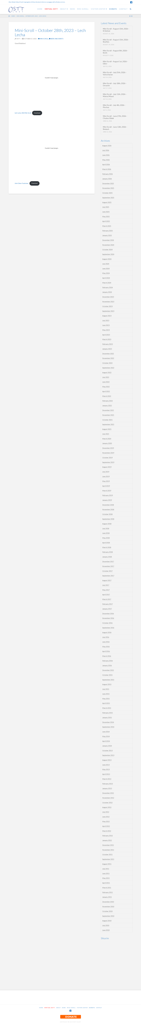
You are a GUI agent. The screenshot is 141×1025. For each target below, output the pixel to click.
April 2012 (106, 826)
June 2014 (106, 732)
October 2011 (107, 854)
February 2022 (107, 401)
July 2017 (105, 585)
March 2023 (106, 339)
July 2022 (105, 377)
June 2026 (106, 155)
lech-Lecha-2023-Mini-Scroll (23, 113)
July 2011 (105, 869)
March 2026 (106, 169)
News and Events (56, 39)
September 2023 (108, 311)
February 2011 (107, 892)
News (13, 16)
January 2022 (107, 405)
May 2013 (106, 769)
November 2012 (108, 798)
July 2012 (105, 812)
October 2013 (107, 750)
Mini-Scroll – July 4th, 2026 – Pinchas (114, 106)
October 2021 (107, 420)
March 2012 (106, 831)
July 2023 (105, 320)
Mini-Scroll (44, 39)
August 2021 (106, 429)
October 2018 (107, 514)
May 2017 (106, 590)
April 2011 (106, 883)
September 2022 (108, 368)
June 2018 (106, 533)
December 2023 (108, 297)
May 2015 (106, 699)
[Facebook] (131, 2)
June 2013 (106, 765)
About (58, 1007)
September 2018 (108, 519)
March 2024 (106, 283)
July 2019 (105, 472)
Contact (99, 1007)
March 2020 (106, 439)
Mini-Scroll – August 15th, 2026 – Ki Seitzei (116, 30)
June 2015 (106, 694)
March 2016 (106, 656)
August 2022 (106, 372)
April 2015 (106, 703)
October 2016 (107, 623)
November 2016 (108, 618)
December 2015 (108, 670)
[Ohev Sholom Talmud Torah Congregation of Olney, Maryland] (16, 9)
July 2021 (105, 434)
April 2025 (106, 221)
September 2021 (108, 424)
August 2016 (106, 632)
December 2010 (108, 902)
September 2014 (108, 727)
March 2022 (106, 396)
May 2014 (106, 736)
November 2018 (108, 509)
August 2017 (106, 580)
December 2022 (108, 354)
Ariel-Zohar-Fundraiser (21, 183)
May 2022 (106, 387)
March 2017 (106, 599)
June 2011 (106, 873)
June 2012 (106, 817)
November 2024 (108, 245)
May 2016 (106, 646)
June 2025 (106, 212)
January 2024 (107, 292)
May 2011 (106, 878)
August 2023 (106, 316)
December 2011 (108, 845)
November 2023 (108, 301)
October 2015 (107, 675)
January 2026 (107, 179)
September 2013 (108, 755)
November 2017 (108, 566)
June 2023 (106, 325)
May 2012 (106, 821)
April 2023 (106, 335)
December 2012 (108, 793)
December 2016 (108, 613)
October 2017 (107, 571)
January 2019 (107, 500)
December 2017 (108, 561)
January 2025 (107, 235)
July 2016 (105, 637)
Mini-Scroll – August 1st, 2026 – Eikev (115, 62)
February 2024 (107, 287)
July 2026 (105, 150)
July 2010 (105, 925)
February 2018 (107, 552)
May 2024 (106, 273)
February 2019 (107, 495)
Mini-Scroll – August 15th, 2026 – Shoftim (116, 41)
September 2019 (108, 462)
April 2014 (106, 741)
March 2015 (106, 708)
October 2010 (107, 911)
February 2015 (107, 713)
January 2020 (107, 443)
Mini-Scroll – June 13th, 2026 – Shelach (115, 128)
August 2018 (106, 524)
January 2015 (107, 717)
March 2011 (106, 888)
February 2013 (107, 784)
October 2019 (107, 457)
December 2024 (108, 240)
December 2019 (108, 448)
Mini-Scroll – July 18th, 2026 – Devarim (114, 84)
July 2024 (105, 264)
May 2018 (106, 538)
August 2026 (106, 145)
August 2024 (106, 259)
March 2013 (106, 779)
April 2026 (106, 164)
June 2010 (106, 930)
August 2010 (106, 921)
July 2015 (105, 689)
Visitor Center (82, 1007)
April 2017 (106, 594)
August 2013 (106, 760)
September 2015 (108, 680)
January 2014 (107, 746)
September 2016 (108, 628)
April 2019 (106, 486)
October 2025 (107, 193)
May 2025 (106, 216)
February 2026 (107, 174)
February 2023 (107, 344)
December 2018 (108, 505)
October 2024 (107, 249)
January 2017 (107, 609)
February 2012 (107, 835)
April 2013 (106, 774)
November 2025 (108, 188)
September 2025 (108, 198)
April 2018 (106, 543)
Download (37, 113)
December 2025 (108, 183)
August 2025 (106, 202)
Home (41, 1007)
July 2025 (105, 207)
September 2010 (108, 916)
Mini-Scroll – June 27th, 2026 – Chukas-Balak (115, 117)
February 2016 (107, 661)
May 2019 (106, 481)
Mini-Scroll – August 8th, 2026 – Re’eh (115, 52)
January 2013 (107, 788)
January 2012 (107, 840)
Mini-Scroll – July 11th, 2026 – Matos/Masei (114, 95)
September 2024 (108, 254)
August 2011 (106, 864)
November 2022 (108, 358)
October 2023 (107, 306)
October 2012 (107, 802)
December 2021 (108, 410)
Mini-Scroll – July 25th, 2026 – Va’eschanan (114, 73)
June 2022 (106, 382)
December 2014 (108, 722)
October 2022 (107, 363)
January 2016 (107, 665)
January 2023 (107, 349)
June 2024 (106, 268)
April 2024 (106, 278)
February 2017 (107, 604)
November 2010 (108, 906)
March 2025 (106, 226)
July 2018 (105, 528)
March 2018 (106, 547)
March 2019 (106, 490)
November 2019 (108, 453)
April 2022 (106, 391)
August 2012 (106, 807)
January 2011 (107, 897)
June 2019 (106, 476)
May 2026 (106, 160)
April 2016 (106, 651)
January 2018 (107, 557)
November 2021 (108, 415)
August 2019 (106, 467)
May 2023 (106, 330)
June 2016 (106, 642)
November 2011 (108, 850)
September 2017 (108, 576)
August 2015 (106, 684)
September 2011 (108, 859)
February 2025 (107, 231)
